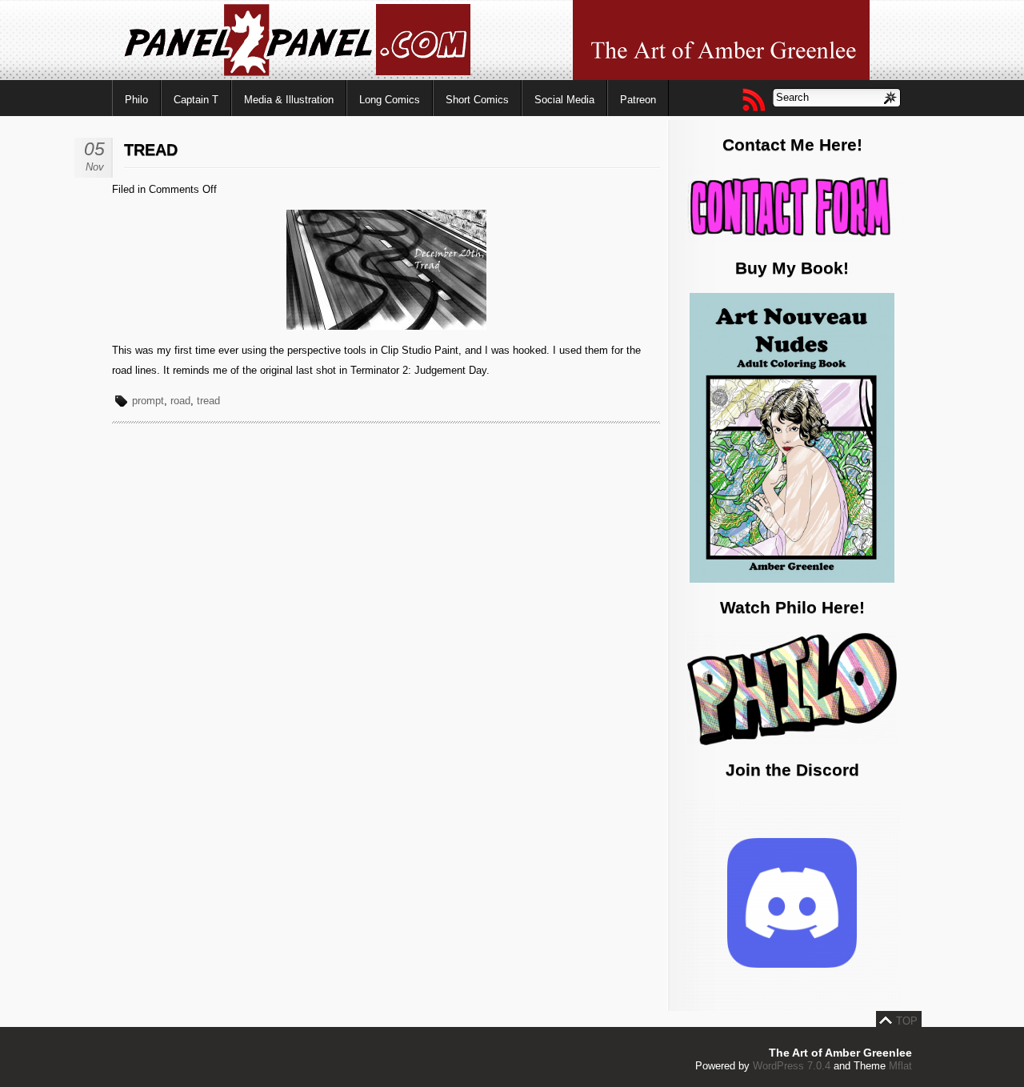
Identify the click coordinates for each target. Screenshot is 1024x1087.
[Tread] (386, 326)
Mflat (900, 1066)
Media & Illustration (289, 100)
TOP (907, 1021)
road (180, 401)
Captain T (196, 100)
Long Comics (389, 100)
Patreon (638, 100)
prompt (148, 401)
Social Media (564, 100)
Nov (95, 167)
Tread (151, 149)
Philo (136, 100)
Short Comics (477, 100)
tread (208, 401)
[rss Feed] (753, 99)
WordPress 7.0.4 (791, 1066)
